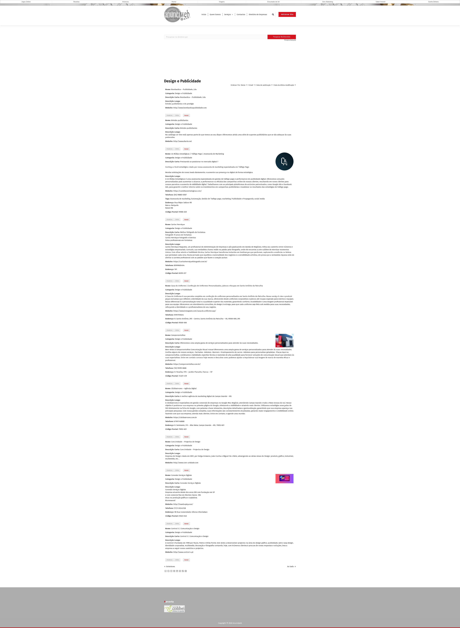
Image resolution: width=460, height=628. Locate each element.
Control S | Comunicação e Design (185, 528)
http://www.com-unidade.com (185, 463)
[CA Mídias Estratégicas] (284, 161)
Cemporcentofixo (178, 335)
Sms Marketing (327, 2)
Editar (177, 115)
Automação (196, 199)
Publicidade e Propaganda (243, 199)
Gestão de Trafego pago (211, 199)
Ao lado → (291, 566)
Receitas (76, 2)
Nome (243, 85)
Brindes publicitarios (179, 120)
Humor (174, 2)
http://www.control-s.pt (183, 552)
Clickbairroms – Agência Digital (184, 388)
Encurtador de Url (273, 2)
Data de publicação (263, 85)
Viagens (222, 2)
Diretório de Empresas (258, 14)
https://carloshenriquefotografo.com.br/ (190, 261)
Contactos (241, 14)
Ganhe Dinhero (433, 2)
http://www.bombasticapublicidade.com (190, 108)
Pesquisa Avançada (290, 40)
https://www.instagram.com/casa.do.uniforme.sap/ (194, 311)
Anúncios (125, 2)
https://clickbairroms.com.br (185, 417)
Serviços (227, 14)
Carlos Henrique (178, 224)
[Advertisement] (230, 59)
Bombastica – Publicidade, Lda (184, 89)
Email (251, 85)
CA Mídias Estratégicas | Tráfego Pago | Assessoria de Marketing (197, 154)
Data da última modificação (284, 85)
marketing (226, 199)
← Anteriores (169, 566)
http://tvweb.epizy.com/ (183, 504)
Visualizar (169, 115)
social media (259, 199)
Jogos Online (26, 2)
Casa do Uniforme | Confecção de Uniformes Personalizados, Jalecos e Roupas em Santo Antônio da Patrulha (217, 286)
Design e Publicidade (183, 93)
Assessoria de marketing (180, 199)
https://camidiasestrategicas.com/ (187, 191)
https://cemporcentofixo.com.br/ (187, 364)
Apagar (186, 115)
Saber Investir (380, 2)
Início (203, 14)
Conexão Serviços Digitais (181, 475)
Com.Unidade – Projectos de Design (185, 442)
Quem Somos (215, 14)
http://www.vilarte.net (182, 141)
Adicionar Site (287, 14)
